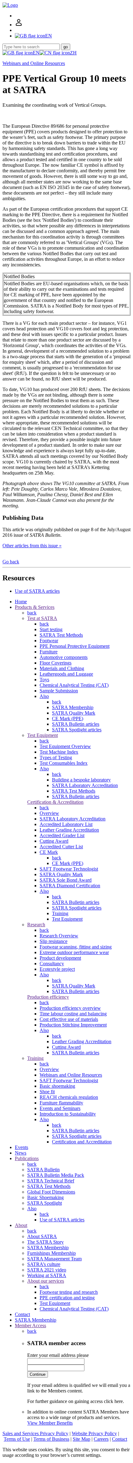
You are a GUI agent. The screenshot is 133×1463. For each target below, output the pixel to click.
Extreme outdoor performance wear (74, 952)
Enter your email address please (58, 1355)
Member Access (30, 1325)
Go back (10, 561)
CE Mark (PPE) (67, 718)
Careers (101, 1439)
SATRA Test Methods (61, 635)
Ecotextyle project (57, 969)
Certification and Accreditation (82, 1141)
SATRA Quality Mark (73, 713)
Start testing (51, 629)
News (20, 1152)
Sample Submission (59, 690)
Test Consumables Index (64, 763)
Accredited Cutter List (61, 846)
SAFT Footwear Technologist (69, 868)
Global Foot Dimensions (51, 1191)
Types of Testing (56, 757)
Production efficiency (48, 997)
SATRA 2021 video (46, 1269)
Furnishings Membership (51, 1253)
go (65, 47)
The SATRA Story (45, 1242)
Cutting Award (54, 841)
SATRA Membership (72, 707)
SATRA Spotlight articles (76, 729)
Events (21, 1147)
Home (21, 601)
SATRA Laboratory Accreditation (85, 785)
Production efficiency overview (70, 1008)
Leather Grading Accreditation (69, 830)
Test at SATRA (42, 618)
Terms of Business (51, 1439)
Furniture (49, 651)
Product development (60, 958)
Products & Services (34, 607)
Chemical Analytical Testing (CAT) (74, 685)
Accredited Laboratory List (66, 824)
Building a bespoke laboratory (81, 779)
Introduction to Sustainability (68, 1114)
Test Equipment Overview (65, 746)
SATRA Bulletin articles (75, 724)
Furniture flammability (61, 1102)
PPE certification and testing (67, 1297)
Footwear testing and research (69, 1292)
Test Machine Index (59, 752)
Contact (22, 1314)
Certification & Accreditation (55, 802)
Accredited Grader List (62, 835)
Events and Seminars (60, 1108)
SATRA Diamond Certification (70, 885)
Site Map (81, 1439)
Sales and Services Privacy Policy (35, 1433)
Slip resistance (53, 941)
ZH (73, 52)
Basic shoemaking (57, 1086)
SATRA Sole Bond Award (66, 880)
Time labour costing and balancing (73, 1013)
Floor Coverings (55, 662)
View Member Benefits (50, 1423)
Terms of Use (17, 1439)
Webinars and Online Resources (33, 63)
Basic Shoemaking (45, 1197)
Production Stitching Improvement (73, 1024)
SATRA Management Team (54, 1258)
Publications (27, 1158)
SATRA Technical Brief (50, 1180)
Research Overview (59, 935)
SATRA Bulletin (43, 1169)
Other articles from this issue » (32, 545)
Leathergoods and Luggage (66, 674)
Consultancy (52, 963)
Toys (44, 679)
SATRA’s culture (43, 1264)
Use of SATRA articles (37, 591)
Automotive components (64, 657)
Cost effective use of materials (69, 1019)
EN (36, 52)
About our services (45, 1281)
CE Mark (49, 852)
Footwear (49, 640)
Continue (37, 1374)
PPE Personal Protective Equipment (74, 646)
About (21, 1225)
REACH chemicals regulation (69, 1097)
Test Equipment (42, 735)
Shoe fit (47, 1091)
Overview (49, 813)
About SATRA (42, 1236)
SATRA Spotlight (44, 1203)
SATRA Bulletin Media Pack (55, 1175)
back (31, 612)
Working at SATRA (46, 1275)
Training (60, 913)
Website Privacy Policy (94, 1433)
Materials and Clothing (62, 668)
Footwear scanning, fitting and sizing (76, 946)
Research (36, 924)
